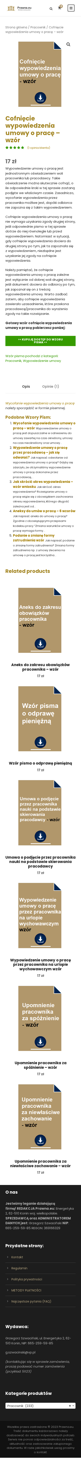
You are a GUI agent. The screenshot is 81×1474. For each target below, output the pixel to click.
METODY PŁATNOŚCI (26, 1290)
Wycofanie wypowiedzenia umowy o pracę (40, 403)
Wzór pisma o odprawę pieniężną (40, 763)
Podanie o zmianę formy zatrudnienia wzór (33, 538)
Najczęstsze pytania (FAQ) (31, 1301)
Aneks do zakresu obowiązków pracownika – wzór (40, 667)
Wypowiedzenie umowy (42, 360)
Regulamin (19, 1268)
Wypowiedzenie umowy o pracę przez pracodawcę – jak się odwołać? (40, 452)
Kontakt (17, 1257)
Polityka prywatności (26, 1279)
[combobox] (40, 1406)
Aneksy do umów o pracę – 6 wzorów (44, 511)
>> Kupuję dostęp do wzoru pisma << (40, 340)
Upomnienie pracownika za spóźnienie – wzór (41, 1065)
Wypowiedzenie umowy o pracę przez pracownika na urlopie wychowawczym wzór (40, 965)
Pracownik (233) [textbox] (39, 1406)
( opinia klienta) (38, 148)
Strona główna (16, 27)
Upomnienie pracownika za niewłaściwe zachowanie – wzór (40, 1163)
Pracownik (38, 27)
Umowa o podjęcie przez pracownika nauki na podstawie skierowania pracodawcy (40, 862)
